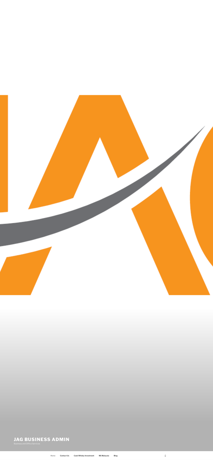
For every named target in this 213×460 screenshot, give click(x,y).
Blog (116, 456)
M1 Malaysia (104, 456)
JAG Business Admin (42, 439)
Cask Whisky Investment (84, 456)
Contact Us (64, 456)
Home (53, 456)
